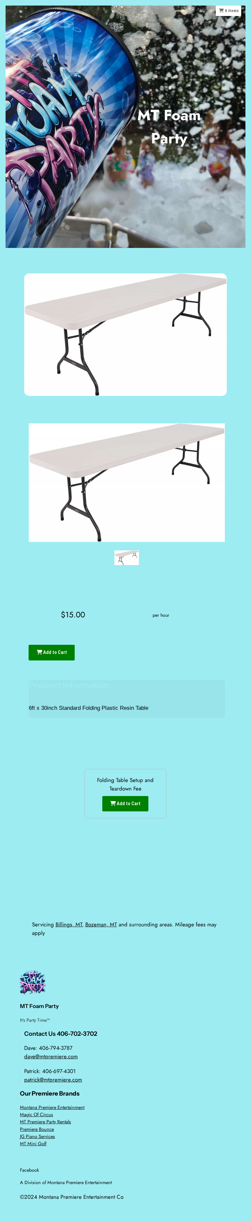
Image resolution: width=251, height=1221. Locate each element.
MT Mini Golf (33, 1143)
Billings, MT (69, 924)
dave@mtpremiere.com (51, 1056)
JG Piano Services (37, 1136)
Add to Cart (54, 652)
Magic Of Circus (36, 1114)
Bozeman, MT (101, 924)
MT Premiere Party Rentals (45, 1121)
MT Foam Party (39, 1006)
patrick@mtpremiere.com (53, 1079)
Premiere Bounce (37, 1129)
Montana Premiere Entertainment (52, 1107)
